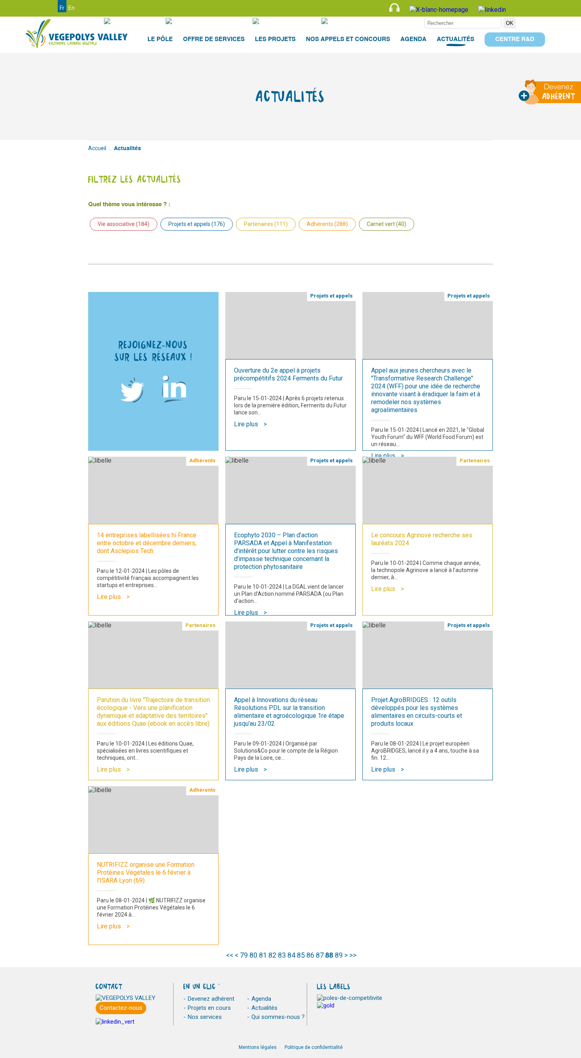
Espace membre (396, 21)
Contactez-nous (121, 1007)
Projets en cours (209, 1007)
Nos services (205, 1016)
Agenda (261, 998)
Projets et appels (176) (196, 224)
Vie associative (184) (123, 224)
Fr (62, 8)
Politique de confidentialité (314, 1047)
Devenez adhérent (211, 998)
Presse (140, 21)
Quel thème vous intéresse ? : (129, 204)
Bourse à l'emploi (215, 21)
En (71, 8)
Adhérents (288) (327, 224)
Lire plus (246, 424)
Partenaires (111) (266, 224)
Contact (295, 21)
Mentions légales (258, 1047)
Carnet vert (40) (386, 224)
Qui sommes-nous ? (278, 1016)
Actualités (264, 1007)
